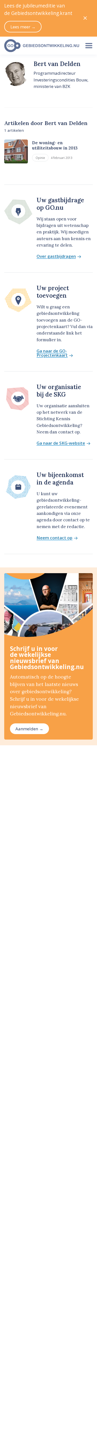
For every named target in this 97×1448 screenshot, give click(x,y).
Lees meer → (23, 27)
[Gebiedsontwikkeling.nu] (40, 46)
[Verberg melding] (85, 18)
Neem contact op (54, 538)
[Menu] (89, 46)
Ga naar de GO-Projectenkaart (52, 353)
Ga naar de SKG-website (61, 443)
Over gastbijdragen (56, 256)
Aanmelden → (29, 729)
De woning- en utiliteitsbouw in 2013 (55, 145)
